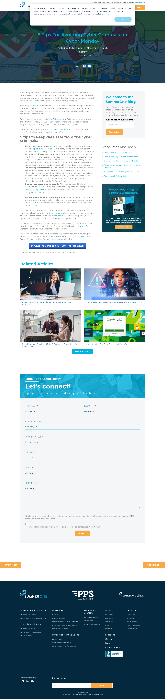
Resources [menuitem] (108, 628)
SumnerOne (84, 226)
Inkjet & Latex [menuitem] (88, 620)
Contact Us (137, 7)
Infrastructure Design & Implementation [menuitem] (65, 625)
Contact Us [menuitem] (130, 618)
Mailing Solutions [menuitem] (26, 635)
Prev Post (10, 564)
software (37, 203)
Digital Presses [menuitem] (57, 639)
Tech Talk (53, 236)
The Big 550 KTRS (78, 236)
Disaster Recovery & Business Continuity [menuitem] (65, 621)
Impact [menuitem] (107, 625)
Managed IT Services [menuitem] (58, 618)
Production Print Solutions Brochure (118, 153)
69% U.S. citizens (61, 129)
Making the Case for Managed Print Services (121, 172)
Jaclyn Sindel (76, 48)
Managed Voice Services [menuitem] (27, 628)
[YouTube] (32, 681)
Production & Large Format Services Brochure (122, 157)
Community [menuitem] (109, 621)
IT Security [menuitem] (55, 615)
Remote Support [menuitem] (131, 628)
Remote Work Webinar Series (115, 176)
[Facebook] (23, 681)
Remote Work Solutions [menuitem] (60, 628)
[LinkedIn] (27, 681)
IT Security (82, 51)
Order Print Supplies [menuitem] (133, 625)
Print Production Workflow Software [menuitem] (64, 646)
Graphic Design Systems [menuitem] (92, 624)
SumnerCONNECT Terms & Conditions (91, 694)
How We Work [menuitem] (109, 618)
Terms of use (66, 694)
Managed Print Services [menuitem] (28, 615)
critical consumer (59, 216)
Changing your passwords (36, 189)
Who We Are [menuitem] (109, 615)
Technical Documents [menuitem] (91, 617)
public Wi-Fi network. (43, 149)
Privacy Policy (75, 694)
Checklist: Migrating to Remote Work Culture (121, 161)
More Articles (82, 351)
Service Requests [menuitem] (131, 621)
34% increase (58, 119)
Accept (123, 19)
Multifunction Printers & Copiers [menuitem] (30, 632)
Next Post (153, 564)
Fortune (36, 106)
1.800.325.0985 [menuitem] (130, 615)
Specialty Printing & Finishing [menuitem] (61, 642)
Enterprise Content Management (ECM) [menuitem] (33, 618)
